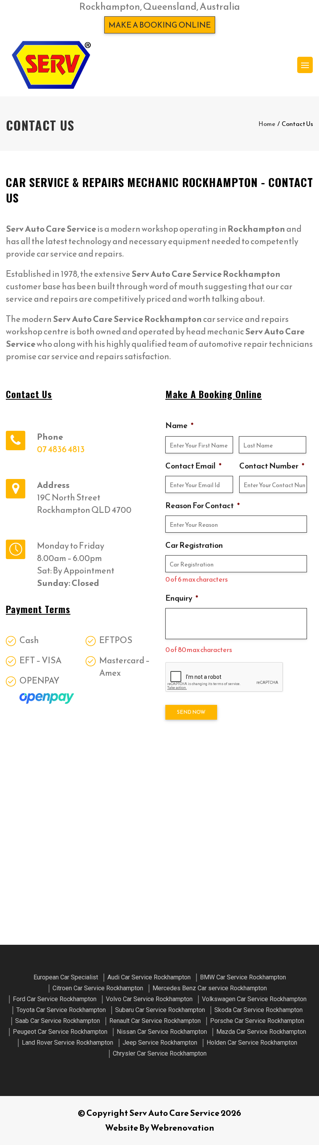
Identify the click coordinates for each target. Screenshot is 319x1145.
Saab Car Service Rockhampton (57, 1020)
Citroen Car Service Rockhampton (98, 988)
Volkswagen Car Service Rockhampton (254, 999)
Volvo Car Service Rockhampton (149, 999)
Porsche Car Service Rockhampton (257, 1020)
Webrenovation (182, 1127)
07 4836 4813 (61, 449)
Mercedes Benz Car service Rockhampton (209, 988)
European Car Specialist (65, 977)
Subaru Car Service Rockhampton (160, 1010)
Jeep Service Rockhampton (160, 1042)
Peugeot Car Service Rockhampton (60, 1031)
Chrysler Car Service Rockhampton (160, 1053)
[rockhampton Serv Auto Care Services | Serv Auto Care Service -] (51, 65)
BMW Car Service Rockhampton (243, 977)
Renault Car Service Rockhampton (155, 1020)
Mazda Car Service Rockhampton (261, 1031)
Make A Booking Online (160, 25)
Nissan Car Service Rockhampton (162, 1031)
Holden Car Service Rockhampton (252, 1042)
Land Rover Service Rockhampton (67, 1042)
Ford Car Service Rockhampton (54, 999)
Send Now (191, 712)
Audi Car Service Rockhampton (149, 977)
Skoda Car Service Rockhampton (258, 1010)
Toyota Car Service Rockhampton (61, 1010)
